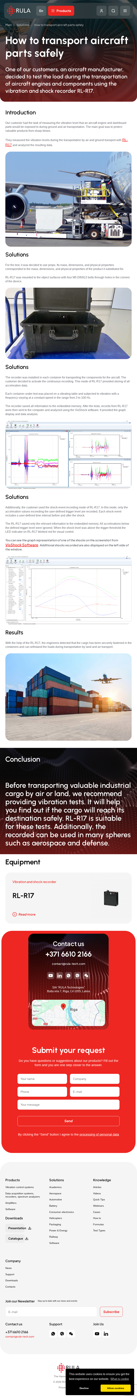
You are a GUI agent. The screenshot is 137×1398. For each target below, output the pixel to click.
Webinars (98, 1205)
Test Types (99, 1230)
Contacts (10, 1286)
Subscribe (111, 1312)
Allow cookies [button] (115, 1388)
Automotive (55, 1199)
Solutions (23, 25)
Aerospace (55, 1193)
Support (9, 1274)
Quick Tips (99, 1199)
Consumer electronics (61, 1212)
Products (64, 11)
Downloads (11, 1280)
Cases (96, 1212)
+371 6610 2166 (68, 954)
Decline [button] (84, 1388)
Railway (53, 1236)
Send (68, 1121)
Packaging (55, 1224)
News (8, 1268)
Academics (55, 1187)
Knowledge (102, 1180)
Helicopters (55, 1218)
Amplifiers (10, 1202)
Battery (53, 1205)
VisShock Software (21, 545)
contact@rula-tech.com (68, 964)
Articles (97, 1187)
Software (10, 1209)
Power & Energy (58, 1230)
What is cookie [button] (119, 1378)
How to (97, 1218)
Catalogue (15, 1238)
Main (8, 25)
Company (13, 1261)
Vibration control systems (19, 1187)
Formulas (98, 1224)
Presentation (16, 1228)
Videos (97, 1193)
